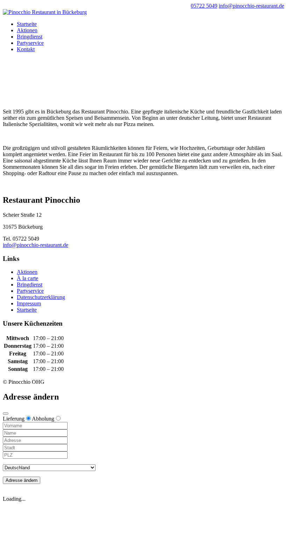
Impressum (29, 303)
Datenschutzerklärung (41, 297)
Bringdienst (29, 37)
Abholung (43, 419)
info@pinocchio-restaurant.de (35, 245)
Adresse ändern (21, 480)
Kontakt (26, 49)
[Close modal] (5, 414)
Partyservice (30, 43)
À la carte (27, 278)
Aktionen (27, 30)
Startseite (27, 24)
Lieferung (13, 419)
